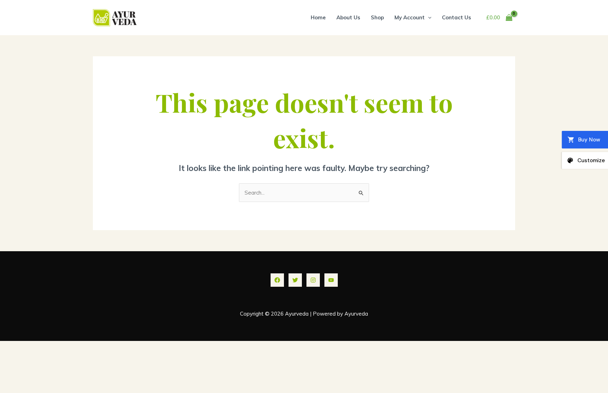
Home (318, 17)
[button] (428, 17)
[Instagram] (313, 280)
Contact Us (456, 17)
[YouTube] (331, 280)
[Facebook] (277, 280)
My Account (409, 17)
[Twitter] (295, 280)
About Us (348, 17)
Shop (377, 17)
